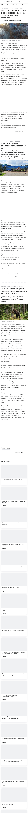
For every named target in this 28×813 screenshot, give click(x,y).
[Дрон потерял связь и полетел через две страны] (14, 604)
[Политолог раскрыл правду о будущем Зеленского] (14, 518)
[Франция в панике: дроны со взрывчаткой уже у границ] (14, 734)
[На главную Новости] (8, 1)
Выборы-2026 (5, 4)
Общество (22, 8)
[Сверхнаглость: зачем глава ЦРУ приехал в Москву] (14, 497)
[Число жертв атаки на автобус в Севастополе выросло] (14, 691)
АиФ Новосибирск (14, 8)
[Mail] (4, 1)
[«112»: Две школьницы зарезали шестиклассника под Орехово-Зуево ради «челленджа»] (14, 583)
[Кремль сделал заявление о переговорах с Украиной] (14, 540)
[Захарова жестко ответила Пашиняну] (14, 561)
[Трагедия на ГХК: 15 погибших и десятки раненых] (14, 626)
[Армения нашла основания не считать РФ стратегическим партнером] (14, 669)
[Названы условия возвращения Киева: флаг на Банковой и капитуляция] (14, 647)
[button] (14, 31)
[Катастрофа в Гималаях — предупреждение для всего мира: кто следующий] (14, 712)
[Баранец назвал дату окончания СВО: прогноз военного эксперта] (14, 475)
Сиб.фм (11, 141)
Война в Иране (15, 4)
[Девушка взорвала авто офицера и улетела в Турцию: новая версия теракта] (14, 755)
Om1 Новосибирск (12, 286)
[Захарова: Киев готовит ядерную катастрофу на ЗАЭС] (14, 798)
